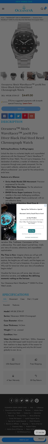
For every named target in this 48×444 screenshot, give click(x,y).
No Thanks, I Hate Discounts (31, 237)
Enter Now (31, 231)
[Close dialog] (45, 205)
